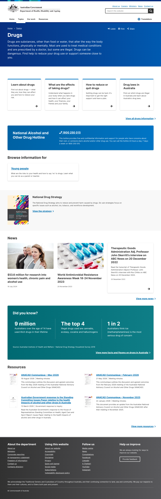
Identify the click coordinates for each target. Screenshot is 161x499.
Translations (146, 19)
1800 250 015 (71, 132)
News (140, 6)
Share (132, 29)
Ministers (133, 6)
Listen (113, 29)
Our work (31, 19)
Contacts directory (15, 467)
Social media (50, 467)
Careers (124, 6)
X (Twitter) (86, 464)
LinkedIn (85, 460)
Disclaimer (49, 457)
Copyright (49, 454)
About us (116, 6)
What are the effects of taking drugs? (62, 86)
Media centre (87, 448)
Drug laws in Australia (131, 86)
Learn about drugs (23, 84)
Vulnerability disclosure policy (57, 473)
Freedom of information (17, 460)
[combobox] (126, 10)
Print (123, 29)
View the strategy (42, 211)
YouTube (85, 467)
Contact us (148, 6)
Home (11, 19)
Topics (21, 19)
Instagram (86, 470)
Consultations (88, 454)
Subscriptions (50, 470)
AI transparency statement (18, 457)
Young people (20, 168)
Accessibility (50, 451)
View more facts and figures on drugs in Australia (122, 352)
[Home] (34, 8)
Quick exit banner (52, 464)
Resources (43, 19)
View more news (145, 298)
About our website (52, 448)
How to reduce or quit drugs (97, 86)
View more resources (142, 426)
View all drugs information (140, 118)
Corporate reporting (16, 454)
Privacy (48, 460)
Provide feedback (130, 459)
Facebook (86, 457)
